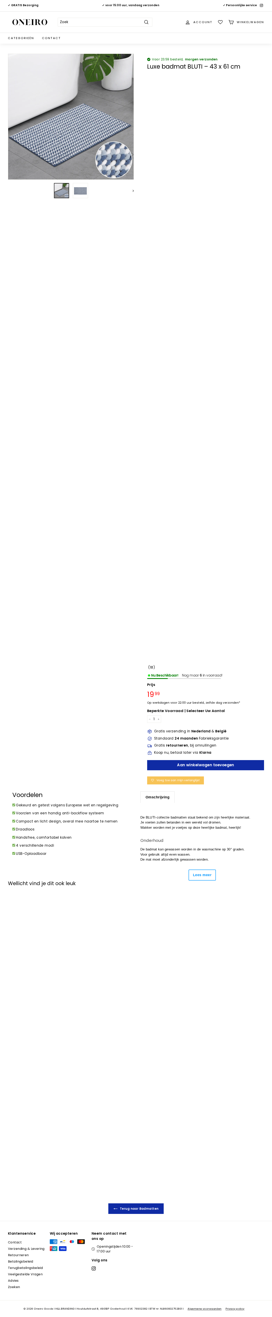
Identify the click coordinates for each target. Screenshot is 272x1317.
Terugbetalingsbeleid (25, 1268)
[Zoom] (71, 116)
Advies (13, 1280)
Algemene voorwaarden (205, 1309)
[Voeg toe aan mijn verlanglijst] (13, 900)
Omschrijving (157, 797)
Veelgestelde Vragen (25, 1274)
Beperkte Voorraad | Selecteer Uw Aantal (186, 710)
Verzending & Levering (26, 1248)
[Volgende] (131, 191)
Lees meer (202, 875)
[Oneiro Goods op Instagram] (94, 1268)
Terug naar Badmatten (139, 1209)
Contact (51, 38)
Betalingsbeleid (20, 1261)
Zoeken (14, 1287)
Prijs (151, 684)
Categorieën (21, 38)
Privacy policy (235, 1309)
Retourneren (18, 1255)
